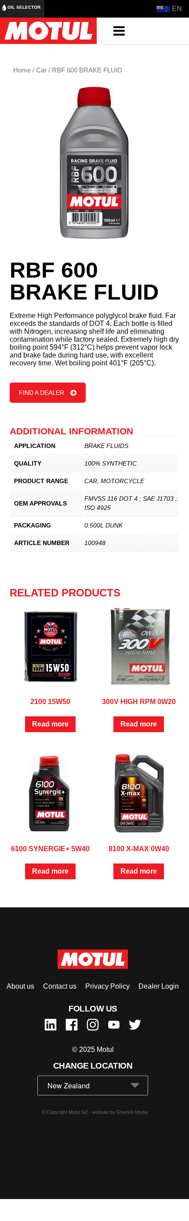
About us (20, 986)
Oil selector (23, 7)
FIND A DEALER (41, 392)
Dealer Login (158, 986)
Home (22, 70)
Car (41, 70)
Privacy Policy (107, 986)
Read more (50, 724)
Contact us (59, 986)
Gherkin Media (132, 1112)
